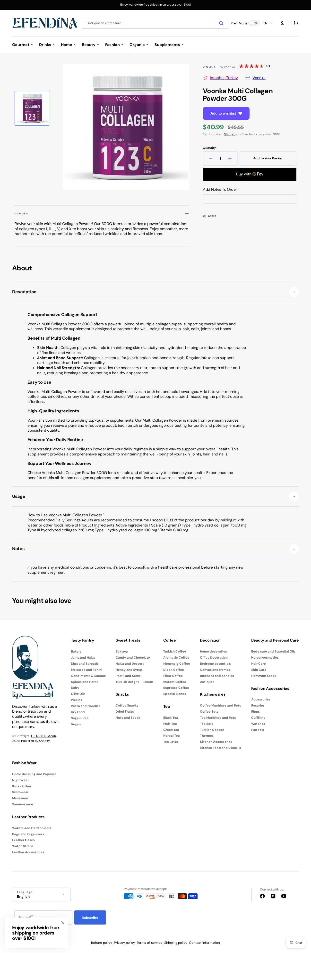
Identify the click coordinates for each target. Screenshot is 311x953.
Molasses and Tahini (86, 670)
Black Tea (170, 718)
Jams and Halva (83, 657)
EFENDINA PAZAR (43, 736)
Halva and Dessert (130, 664)
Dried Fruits (125, 711)
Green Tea (171, 730)
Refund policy (101, 943)
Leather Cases (23, 840)
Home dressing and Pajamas (34, 774)
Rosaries (258, 705)
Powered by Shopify (35, 741)
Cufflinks (258, 718)
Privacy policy (124, 943)
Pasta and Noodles (85, 706)
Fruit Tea (170, 724)
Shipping (231, 134)
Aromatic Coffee (176, 657)
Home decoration (213, 651)
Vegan (76, 724)
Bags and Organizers (28, 834)
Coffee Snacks (127, 706)
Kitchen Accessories (216, 742)
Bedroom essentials (215, 664)
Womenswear (22, 804)
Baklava (122, 651)
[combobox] (155, 23)
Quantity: (209, 148)
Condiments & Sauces (88, 676)
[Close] (62, 923)
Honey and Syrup (129, 670)
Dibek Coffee (173, 670)
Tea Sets (206, 724)
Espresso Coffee (176, 688)
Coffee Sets (209, 711)
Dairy (75, 688)
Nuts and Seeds (128, 718)
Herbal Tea (171, 736)
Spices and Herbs (84, 682)
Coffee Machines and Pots (220, 706)
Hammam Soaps (263, 676)
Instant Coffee (174, 682)
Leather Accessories (28, 852)
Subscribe (90, 918)
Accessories (260, 699)
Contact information (204, 943)
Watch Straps (23, 846)
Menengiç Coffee (176, 664)
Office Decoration (214, 657)
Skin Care (258, 670)
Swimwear (20, 792)
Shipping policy (175, 943)
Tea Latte (170, 742)
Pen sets (258, 730)
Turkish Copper (212, 730)
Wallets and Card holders (31, 828)
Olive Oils (78, 694)
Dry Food (78, 712)
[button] (282, 23)
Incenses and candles (217, 676)
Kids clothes (22, 786)
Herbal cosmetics (265, 657)
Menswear (20, 798)
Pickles (76, 700)
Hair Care (258, 664)
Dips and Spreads (85, 664)
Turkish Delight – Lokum (134, 682)
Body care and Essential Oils (273, 651)
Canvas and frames (215, 670)
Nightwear (20, 780)
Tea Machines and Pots (218, 718)
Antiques (207, 682)
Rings (255, 711)
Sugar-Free (79, 718)
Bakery (76, 651)
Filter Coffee (173, 676)
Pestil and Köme (128, 676)
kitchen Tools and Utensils (220, 748)
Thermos (207, 736)
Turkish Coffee (174, 651)
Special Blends (174, 694)
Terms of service (149, 943)
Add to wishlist (223, 113)
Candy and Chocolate (133, 657)
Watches (258, 724)
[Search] (222, 23)
